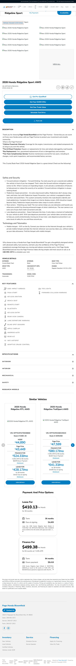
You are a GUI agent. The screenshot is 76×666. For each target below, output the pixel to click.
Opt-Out (45, 661)
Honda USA (49, 661)
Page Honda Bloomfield (5, 661)
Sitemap (21, 662)
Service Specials (31, 644)
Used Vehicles (6, 644)
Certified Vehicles (7, 647)
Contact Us (10, 610)
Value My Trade (54, 644)
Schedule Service (31, 641)
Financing (54, 637)
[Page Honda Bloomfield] (7, 7)
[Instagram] (8, 628)
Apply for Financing (56, 641)
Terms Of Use (15, 661)
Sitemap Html (26, 661)
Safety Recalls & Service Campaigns (38, 661)
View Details (20, 482)
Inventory (6, 637)
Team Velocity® (62, 660)
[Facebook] (4, 628)
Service (29, 637)
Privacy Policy (11, 661)
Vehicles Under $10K (8, 650)
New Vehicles (6, 641)
